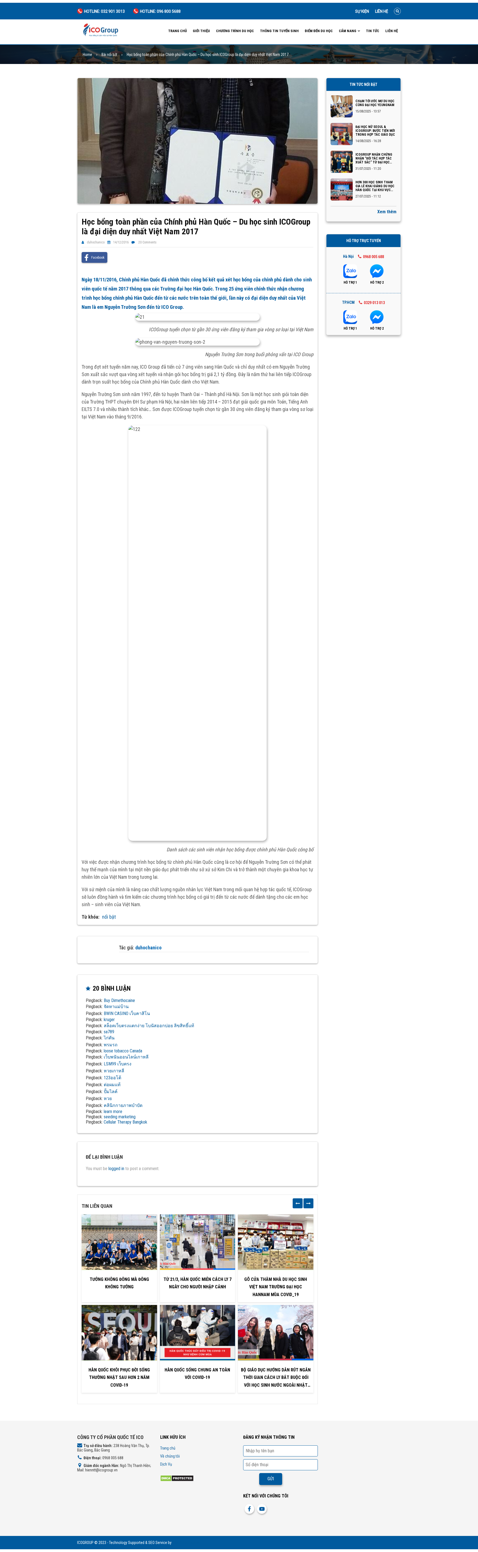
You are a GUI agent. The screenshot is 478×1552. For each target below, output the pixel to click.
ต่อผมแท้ (112, 1084)
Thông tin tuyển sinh (279, 31)
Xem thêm (386, 211)
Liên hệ (381, 11)
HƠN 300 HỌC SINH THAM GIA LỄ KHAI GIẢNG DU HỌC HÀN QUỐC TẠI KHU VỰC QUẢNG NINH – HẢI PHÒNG (374, 186)
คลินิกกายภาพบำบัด (123, 1105)
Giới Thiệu (201, 31)
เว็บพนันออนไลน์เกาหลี (126, 1057)
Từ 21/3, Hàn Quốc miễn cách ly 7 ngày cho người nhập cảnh (197, 1283)
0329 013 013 (374, 302)
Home (87, 55)
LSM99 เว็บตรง (117, 1064)
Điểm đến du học (319, 31)
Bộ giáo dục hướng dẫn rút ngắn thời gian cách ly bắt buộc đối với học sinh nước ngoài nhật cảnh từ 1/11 (276, 1378)
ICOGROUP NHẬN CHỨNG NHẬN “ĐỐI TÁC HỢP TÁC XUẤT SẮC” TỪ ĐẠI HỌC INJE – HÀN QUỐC (373, 158)
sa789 (109, 1031)
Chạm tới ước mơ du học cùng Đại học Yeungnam (374, 103)
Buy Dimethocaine (119, 1000)
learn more (113, 1111)
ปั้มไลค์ (111, 1091)
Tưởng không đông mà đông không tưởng (119, 1283)
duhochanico (96, 242)
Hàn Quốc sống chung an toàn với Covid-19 (197, 1373)
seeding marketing (120, 1116)
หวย (108, 1098)
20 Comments (147, 242)
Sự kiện (362, 11)
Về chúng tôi (170, 1456)
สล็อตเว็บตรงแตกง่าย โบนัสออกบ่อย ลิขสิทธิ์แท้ (149, 1025)
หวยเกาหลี (114, 1070)
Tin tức (372, 31)
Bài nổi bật (109, 55)
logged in (116, 1168)
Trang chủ (177, 31)
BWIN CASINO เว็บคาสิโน (127, 1013)
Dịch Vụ (166, 1464)
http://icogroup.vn (186, 1542)
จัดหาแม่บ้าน (116, 1006)
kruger (109, 1019)
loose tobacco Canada (123, 1050)
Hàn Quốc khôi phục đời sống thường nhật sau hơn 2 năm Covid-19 (119, 1377)
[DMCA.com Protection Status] (177, 1478)
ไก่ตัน (109, 1037)
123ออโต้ (112, 1077)
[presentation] (298, 1203)
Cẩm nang (347, 31)
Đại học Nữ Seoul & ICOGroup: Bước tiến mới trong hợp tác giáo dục (375, 131)
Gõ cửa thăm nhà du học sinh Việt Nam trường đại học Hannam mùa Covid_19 (275, 1287)
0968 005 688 (373, 257)
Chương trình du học (235, 31)
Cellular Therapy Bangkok (125, 1122)
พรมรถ (111, 1044)
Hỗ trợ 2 (377, 282)
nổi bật (109, 917)
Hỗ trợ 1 (350, 282)
